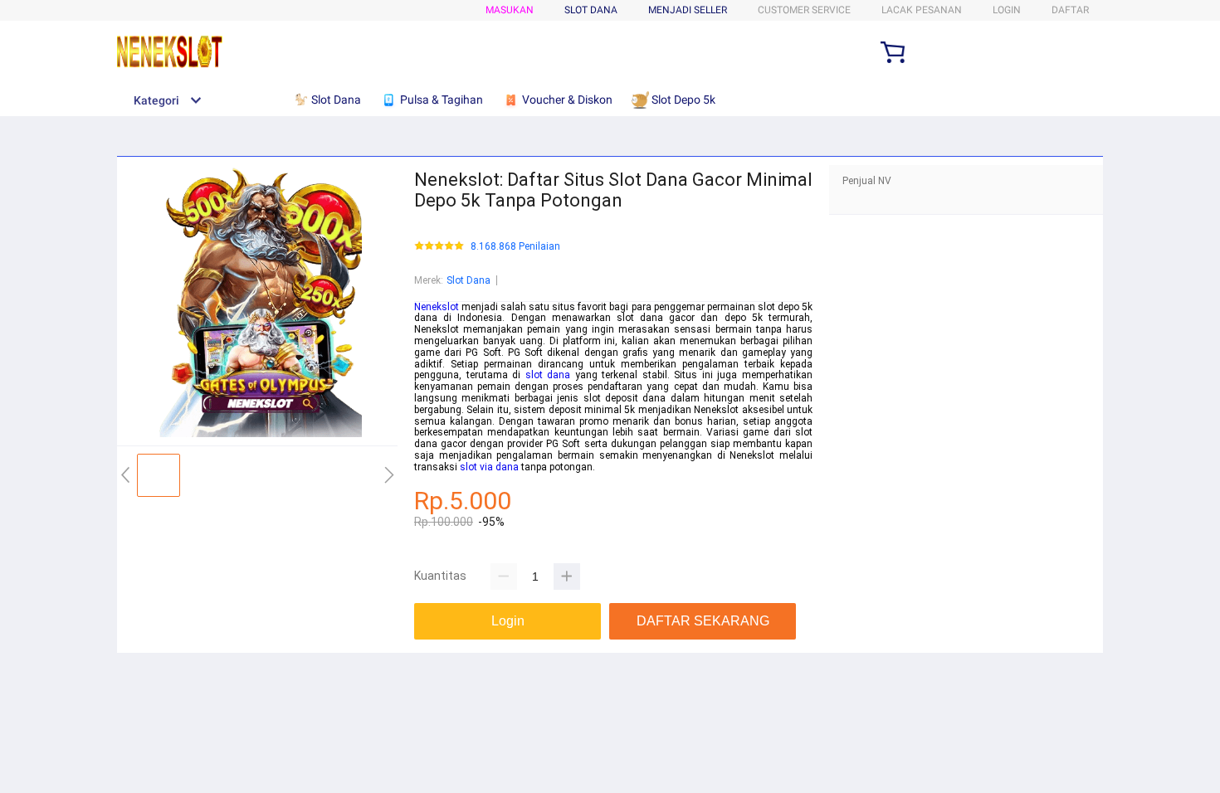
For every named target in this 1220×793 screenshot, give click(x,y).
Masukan (510, 10)
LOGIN (1007, 10)
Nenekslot (436, 307)
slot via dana (489, 467)
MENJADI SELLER (687, 10)
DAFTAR (1070, 10)
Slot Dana (468, 280)
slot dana (548, 375)
